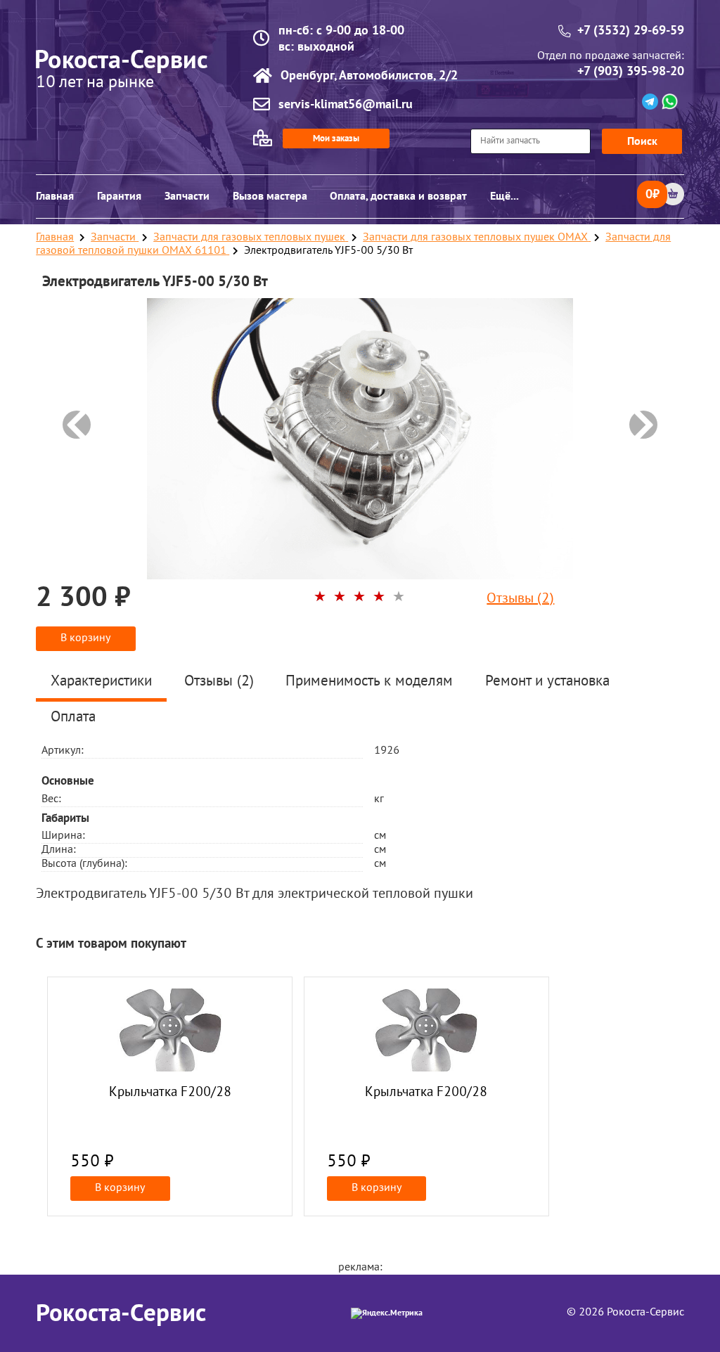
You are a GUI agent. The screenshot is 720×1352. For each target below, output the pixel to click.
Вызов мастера (270, 196)
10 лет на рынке (95, 83)
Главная (55, 196)
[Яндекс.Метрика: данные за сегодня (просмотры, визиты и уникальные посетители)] (387, 1313)
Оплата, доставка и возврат (398, 196)
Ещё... (504, 196)
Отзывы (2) (520, 599)
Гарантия (119, 196)
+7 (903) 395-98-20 (630, 71)
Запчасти (187, 196)
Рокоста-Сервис (121, 1313)
